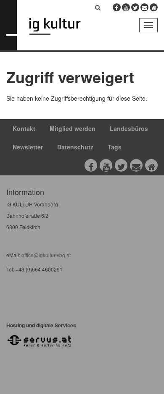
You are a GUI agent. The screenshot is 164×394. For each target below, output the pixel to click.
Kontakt (24, 128)
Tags (115, 147)
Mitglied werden (72, 128)
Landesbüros (129, 128)
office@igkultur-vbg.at (45, 254)
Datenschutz (75, 147)
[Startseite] (61, 26)
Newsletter (28, 147)
